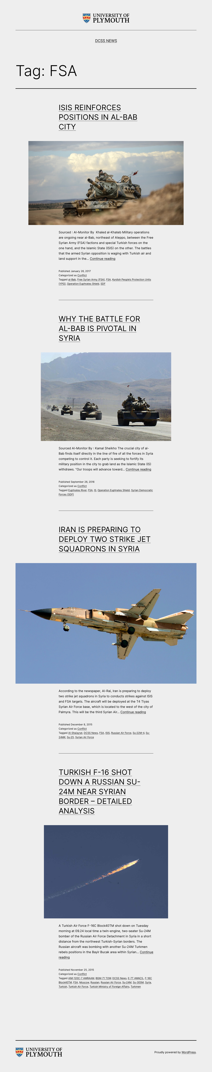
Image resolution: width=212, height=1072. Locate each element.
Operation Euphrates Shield (83, 283)
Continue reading (102, 259)
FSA (108, 279)
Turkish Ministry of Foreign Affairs (109, 986)
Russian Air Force (121, 732)
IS (95, 490)
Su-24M (126, 982)
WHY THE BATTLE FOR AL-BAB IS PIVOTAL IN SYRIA (99, 328)
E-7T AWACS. (136, 978)
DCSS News (106, 40)
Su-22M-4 (138, 732)
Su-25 (70, 737)
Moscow (84, 982)
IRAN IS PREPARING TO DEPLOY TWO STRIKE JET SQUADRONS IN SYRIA (105, 539)
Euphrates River (77, 490)
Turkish (63, 986)
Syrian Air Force (84, 737)
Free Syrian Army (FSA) (91, 279)
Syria (148, 982)
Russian (94, 982)
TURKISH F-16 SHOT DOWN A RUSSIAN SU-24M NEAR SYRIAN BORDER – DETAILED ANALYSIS (99, 792)
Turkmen (136, 986)
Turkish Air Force (78, 986)
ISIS (107, 732)
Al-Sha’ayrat (75, 732)
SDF (103, 283)
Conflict (82, 275)
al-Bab (72, 279)
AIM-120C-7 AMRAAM (81, 978)
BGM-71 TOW (103, 978)
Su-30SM (138, 982)
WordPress (189, 1052)
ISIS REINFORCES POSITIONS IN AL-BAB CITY (98, 117)
